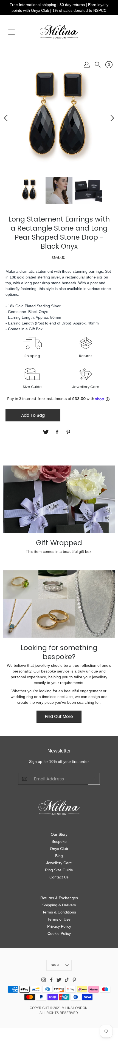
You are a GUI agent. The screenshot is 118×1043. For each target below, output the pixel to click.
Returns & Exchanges (59, 898)
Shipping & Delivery (59, 905)
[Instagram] (43, 980)
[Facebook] (58, 432)
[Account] (86, 64)
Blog (59, 856)
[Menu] (11, 32)
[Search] (97, 64)
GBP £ (54, 965)
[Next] (109, 118)
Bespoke (59, 841)
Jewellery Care (59, 863)
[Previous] (8, 118)
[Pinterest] (69, 432)
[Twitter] (46, 432)
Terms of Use (59, 919)
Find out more (59, 716)
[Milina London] (59, 31)
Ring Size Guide (59, 870)
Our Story (59, 834)
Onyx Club (59, 848)
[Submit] (94, 779)
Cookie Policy (59, 933)
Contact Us (59, 877)
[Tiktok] (66, 980)
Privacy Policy (59, 926)
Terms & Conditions (59, 912)
